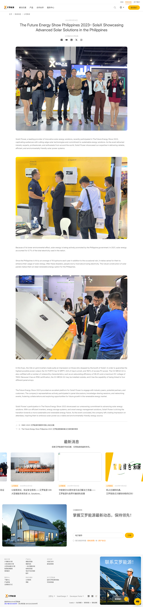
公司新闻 (27, 14)
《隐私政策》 (91, 540)
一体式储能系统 (30, 566)
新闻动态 (128, 2)
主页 (10, 14)
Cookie (71, 603)
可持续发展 (50, 582)
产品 (31, 7)
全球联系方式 (8, 584)
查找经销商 (50, 564)
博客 (27, 582)
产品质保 (7, 582)
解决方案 (22, 7)
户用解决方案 (8, 561)
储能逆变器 (29, 561)
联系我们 (134, 8)
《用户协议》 (102, 540)
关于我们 (137, 2)
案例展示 (7, 571)
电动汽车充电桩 (30, 571)
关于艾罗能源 (51, 577)
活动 (121, 2)
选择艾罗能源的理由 (53, 580)
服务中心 (50, 7)
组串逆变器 (29, 568)
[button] (6, 467)
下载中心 (7, 580)
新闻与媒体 (29, 577)
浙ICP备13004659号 (10, 603)
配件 (27, 573)
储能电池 (28, 564)
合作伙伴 (40, 7)
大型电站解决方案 (9, 566)
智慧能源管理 (8, 568)
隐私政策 (94, 603)
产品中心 (28, 559)
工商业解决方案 (9, 564)
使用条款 (86, 603)
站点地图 (79, 603)
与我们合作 (50, 561)
